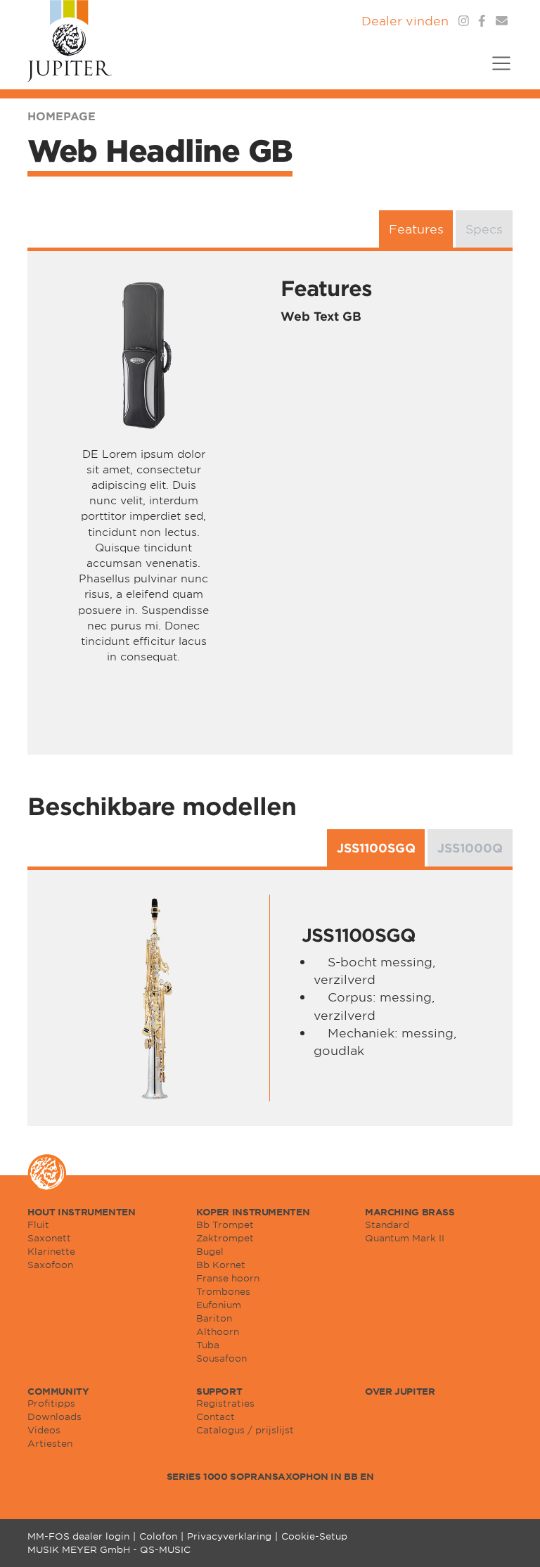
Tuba (207, 1344)
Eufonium (218, 1304)
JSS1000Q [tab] (470, 847)
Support (219, 1391)
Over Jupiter (400, 1391)
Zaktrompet (225, 1237)
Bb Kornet (220, 1264)
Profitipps (51, 1403)
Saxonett (49, 1237)
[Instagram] (464, 21)
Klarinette (51, 1251)
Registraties (225, 1403)
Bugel (210, 1251)
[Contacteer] (502, 21)
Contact (215, 1416)
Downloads (54, 1416)
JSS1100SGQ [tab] (376, 847)
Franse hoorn (227, 1278)
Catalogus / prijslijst (245, 1429)
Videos (43, 1429)
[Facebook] (482, 21)
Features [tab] (416, 228)
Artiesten (49, 1443)
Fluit (38, 1224)
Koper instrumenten (252, 1211)
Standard (387, 1224)
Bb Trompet (225, 1224)
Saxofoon (50, 1264)
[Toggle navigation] (497, 72)
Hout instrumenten (81, 1211)
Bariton (214, 1318)
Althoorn (217, 1331)
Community (58, 1391)
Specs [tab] (484, 228)
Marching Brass (410, 1211)
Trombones (223, 1291)
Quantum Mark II (404, 1237)
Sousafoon (221, 1358)
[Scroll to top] (511, 1538)
